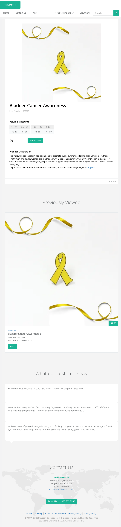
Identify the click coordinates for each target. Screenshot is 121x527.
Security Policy (75, 513)
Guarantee (60, 513)
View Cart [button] (84, 12)
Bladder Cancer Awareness (24, 334)
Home (29, 513)
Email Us (52, 501)
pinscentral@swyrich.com (61, 489)
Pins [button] (34, 12)
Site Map (38, 513)
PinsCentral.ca (10, 4)
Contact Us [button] (20, 12)
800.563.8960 (68, 501)
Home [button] (6, 12)
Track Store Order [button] (64, 12)
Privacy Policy (90, 513)
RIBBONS (12, 330)
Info (12, 346)
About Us (49, 513)
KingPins (90, 167)
